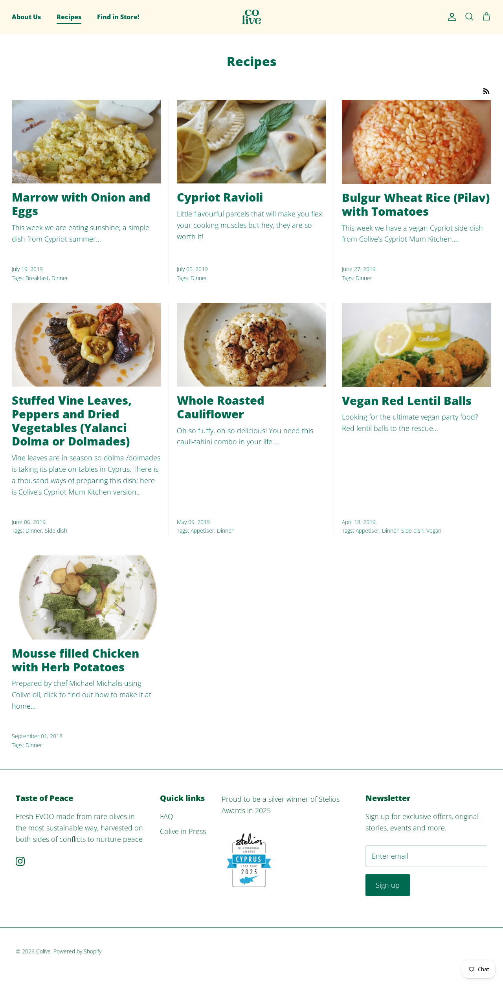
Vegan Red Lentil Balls (407, 400)
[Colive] (251, 17)
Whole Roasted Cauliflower (220, 407)
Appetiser (202, 530)
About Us (26, 17)
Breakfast (37, 278)
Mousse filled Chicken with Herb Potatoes (75, 659)
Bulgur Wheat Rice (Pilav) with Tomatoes (416, 204)
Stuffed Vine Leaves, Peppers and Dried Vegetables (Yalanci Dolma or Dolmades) (72, 420)
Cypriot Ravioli (220, 197)
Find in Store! (118, 17)
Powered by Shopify (77, 951)
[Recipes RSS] (486, 90)
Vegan (433, 530)
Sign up (388, 885)
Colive (43, 951)
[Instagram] (20, 861)
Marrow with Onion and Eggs (81, 203)
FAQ (166, 816)
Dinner (59, 278)
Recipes (69, 17)
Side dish (56, 530)
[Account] (450, 17)
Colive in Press (183, 831)
